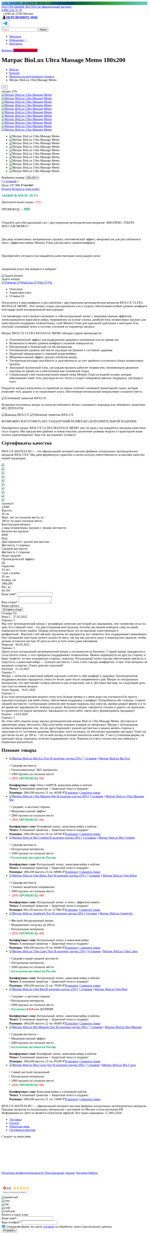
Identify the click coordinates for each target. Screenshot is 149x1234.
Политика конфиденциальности (23, 1172)
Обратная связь (19, 1126)
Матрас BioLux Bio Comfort (116, 837)
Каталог (14, 73)
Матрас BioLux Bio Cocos (119, 1065)
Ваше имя (9, 594)
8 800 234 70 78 (12, 10)
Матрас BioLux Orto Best (111, 989)
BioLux (14, 69)
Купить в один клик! (26, 189)
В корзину (72, 792)
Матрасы (15, 36)
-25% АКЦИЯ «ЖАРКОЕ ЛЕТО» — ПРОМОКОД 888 (38, 3)
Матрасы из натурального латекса (31, 76)
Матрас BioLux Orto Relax (120, 875)
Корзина (9, 50)
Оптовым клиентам (22, 1130)
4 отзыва (91, 913)
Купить (6, 189)
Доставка (15, 1119)
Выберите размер (13, 177)
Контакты (15, 43)
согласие (49, 1226)
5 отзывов (9, 181)
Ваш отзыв (9, 602)
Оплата (14, 1123)
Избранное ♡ (18, 40)
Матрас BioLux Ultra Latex (120, 951)
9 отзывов (93, 951)
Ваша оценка (10, 605)
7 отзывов (90, 758)
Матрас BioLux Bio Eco (114, 758)
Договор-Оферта (87, 1172)
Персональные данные (60, 1172)
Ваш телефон (11, 1222)
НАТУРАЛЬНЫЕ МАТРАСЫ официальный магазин (36, 6)
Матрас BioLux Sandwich (116, 913)
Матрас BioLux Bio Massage (123, 1027)
